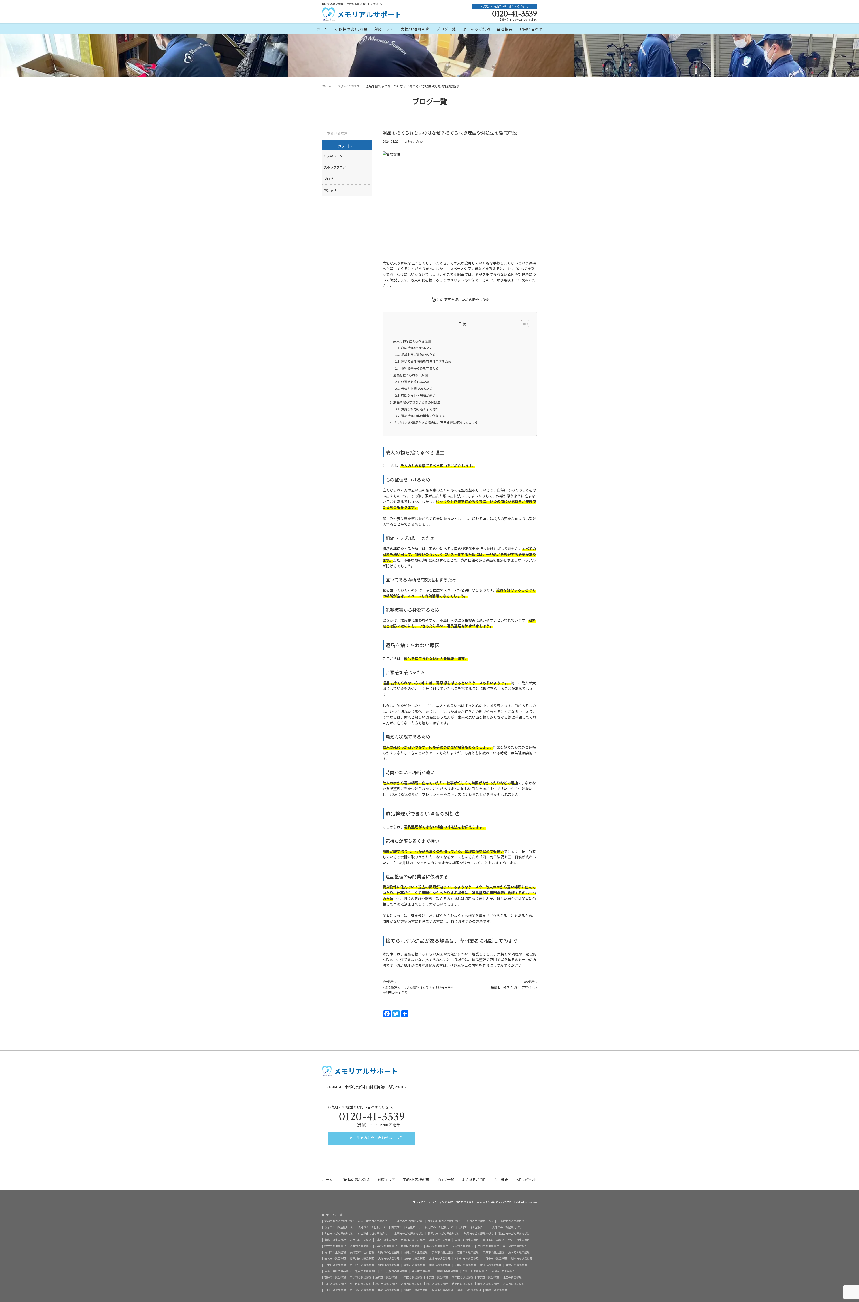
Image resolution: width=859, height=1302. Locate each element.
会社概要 (504, 29)
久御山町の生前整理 (467, 1239)
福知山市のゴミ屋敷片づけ (514, 1233)
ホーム (322, 29)
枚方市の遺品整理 (386, 1283)
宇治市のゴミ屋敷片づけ (512, 1221)
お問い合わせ (531, 29)
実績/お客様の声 (415, 29)
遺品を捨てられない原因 (410, 375)
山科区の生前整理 (437, 1246)
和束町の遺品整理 (389, 1265)
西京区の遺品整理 (437, 1283)
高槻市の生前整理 (386, 1239)
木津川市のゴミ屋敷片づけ (374, 1221)
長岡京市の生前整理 (362, 1252)
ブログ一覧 (446, 29)
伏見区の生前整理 (411, 1246)
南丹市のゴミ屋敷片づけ (478, 1221)
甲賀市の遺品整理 (440, 1265)
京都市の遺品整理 (442, 1252)
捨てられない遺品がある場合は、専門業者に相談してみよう (435, 422)
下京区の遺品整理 (462, 1277)
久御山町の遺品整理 (475, 1271)
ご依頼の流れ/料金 (351, 29)
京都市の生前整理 (335, 1239)
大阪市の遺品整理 (389, 1258)
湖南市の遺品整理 (521, 1258)
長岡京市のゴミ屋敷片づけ (444, 1233)
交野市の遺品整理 (414, 1258)
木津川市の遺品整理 (467, 1258)
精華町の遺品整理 (448, 1271)
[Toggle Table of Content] (523, 324)
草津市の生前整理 (440, 1239)
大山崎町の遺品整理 (503, 1271)
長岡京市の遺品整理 (416, 1290)
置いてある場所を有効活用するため (426, 361)
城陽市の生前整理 (389, 1252)
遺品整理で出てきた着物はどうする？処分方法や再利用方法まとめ (418, 989)
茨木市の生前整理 (360, 1239)
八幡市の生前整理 (360, 1246)
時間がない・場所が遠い (418, 395)
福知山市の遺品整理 (469, 1290)
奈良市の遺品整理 (493, 1252)
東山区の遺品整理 (360, 1283)
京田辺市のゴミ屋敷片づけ (374, 1233)
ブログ (328, 179)
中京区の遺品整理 (411, 1277)
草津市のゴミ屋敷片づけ (409, 1221)
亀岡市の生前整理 (335, 1252)
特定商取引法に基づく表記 (458, 1202)
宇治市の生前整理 (519, 1239)
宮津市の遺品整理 (516, 1265)
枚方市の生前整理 (335, 1246)
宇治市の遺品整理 (360, 1277)
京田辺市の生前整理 (515, 1246)
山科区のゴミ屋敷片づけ (473, 1227)
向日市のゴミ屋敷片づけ (339, 1233)
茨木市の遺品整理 (335, 1258)
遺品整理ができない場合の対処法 (416, 402)
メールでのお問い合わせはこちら (375, 1137)
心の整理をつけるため (416, 347)
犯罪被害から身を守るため (420, 368)
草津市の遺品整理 (422, 1271)
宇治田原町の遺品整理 (337, 1271)
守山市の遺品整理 (465, 1265)
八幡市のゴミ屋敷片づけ (372, 1227)
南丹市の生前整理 (493, 1239)
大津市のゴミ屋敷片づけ (507, 1227)
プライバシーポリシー (426, 1202)
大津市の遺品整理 (513, 1283)
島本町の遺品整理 (519, 1252)
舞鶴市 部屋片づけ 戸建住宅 (513, 987)
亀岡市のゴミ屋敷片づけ (409, 1233)
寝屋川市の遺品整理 (362, 1258)
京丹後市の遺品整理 (495, 1258)
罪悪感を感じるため (415, 381)
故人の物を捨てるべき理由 (412, 341)
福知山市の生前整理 (416, 1252)
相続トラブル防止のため (418, 354)
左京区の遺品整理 (386, 1277)
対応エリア (384, 29)
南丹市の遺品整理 (335, 1277)
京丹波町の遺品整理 (362, 1265)
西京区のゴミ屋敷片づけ (406, 1227)
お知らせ (330, 190)
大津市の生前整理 (462, 1246)
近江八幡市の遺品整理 (394, 1271)
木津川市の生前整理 (413, 1239)
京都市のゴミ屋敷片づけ (339, 1221)
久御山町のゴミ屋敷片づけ (444, 1221)
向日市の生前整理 (488, 1246)
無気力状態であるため (416, 388)
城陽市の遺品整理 (442, 1290)
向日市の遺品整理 (335, 1290)
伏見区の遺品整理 (462, 1283)
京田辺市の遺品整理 (362, 1290)
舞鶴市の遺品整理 (496, 1290)
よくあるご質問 (476, 29)
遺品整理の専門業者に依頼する (423, 415)
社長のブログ (333, 156)
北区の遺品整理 (512, 1277)
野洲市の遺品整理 (414, 1265)
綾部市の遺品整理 (491, 1265)
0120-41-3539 (514, 13)
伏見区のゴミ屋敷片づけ (440, 1227)
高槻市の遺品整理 (440, 1258)
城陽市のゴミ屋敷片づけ (478, 1233)
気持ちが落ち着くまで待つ (420, 409)
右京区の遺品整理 (335, 1283)
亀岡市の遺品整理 (389, 1290)
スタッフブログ (414, 141)
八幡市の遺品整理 (411, 1283)
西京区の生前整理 (386, 1246)
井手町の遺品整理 (335, 1265)
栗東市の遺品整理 (366, 1271)
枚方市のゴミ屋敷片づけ (339, 1227)
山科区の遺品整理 (488, 1283)
